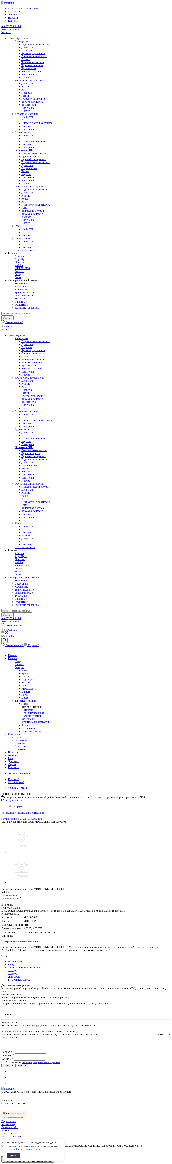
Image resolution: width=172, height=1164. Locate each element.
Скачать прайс (9, 1127)
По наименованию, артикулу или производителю (27, 1161)
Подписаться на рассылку (8, 1123)
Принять (13, 1155)
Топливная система (33, 62)
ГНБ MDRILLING (18, 979)
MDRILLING (15, 961)
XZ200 (12, 970)
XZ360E (12, 973)
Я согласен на (32, 1062)
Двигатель (14, 976)
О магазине (21, 740)
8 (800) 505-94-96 (11, 26)
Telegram (17, 806)
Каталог (19, 664)
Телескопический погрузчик (24, 967)
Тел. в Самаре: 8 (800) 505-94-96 (11, 1135)
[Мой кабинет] (3, 649)
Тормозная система (32, 65)
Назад (18, 661)
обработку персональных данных (41, 1062)
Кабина (26, 86)
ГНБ (10, 964)
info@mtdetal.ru (13, 800)
